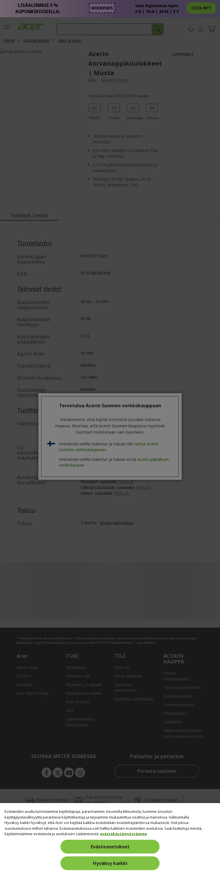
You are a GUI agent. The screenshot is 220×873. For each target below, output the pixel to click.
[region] (110, 838)
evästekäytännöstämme (123, 833)
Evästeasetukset (110, 846)
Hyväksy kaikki (110, 863)
